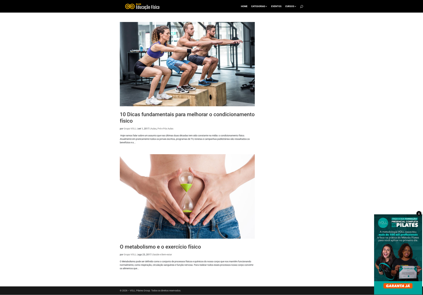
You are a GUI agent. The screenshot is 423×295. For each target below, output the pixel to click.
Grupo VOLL (130, 128)
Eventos (276, 6)
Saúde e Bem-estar (162, 254)
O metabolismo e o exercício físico (160, 247)
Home (244, 6)
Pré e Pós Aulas (165, 128)
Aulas (153, 128)
